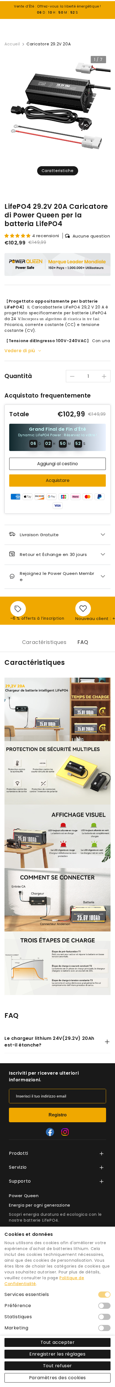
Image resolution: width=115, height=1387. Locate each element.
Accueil (12, 44)
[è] (65, 1132)
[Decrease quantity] (72, 376)
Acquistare (58, 480)
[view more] (101, 1153)
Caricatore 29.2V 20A (49, 44)
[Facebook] (50, 1132)
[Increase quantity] (104, 376)
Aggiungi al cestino (57, 463)
